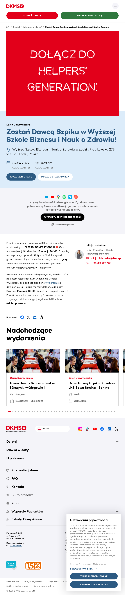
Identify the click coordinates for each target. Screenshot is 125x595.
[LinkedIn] (109, 429)
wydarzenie (52, 282)
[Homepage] (7, 27)
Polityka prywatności (34, 582)
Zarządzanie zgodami (64, 225)
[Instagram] (80, 429)
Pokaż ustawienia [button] (81, 569)
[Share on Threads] (41, 317)
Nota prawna (12, 582)
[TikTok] (87, 429)
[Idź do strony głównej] (15, 6)
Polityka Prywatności (80, 564)
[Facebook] (102, 429)
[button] (115, 6)
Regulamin (54, 582)
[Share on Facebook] (22, 317)
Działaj (16, 27)
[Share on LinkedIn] (35, 317)
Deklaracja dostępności (17, 586)
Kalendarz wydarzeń (32, 27)
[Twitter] (117, 429)
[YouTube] (95, 429)
